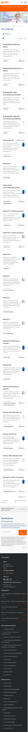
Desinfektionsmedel (9, 629)
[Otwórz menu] (25, 2)
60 (15, 502)
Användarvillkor (7, 683)
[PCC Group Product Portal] (5, 2)
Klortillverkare (7, 675)
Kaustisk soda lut (8, 668)
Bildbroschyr (7, 698)
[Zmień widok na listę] (3, 38)
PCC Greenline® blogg (9, 722)
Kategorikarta (7, 713)
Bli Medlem (23, 532)
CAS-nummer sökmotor (9, 716)
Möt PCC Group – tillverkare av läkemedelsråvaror (10, 633)
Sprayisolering (7, 659)
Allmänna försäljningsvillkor (10, 692)
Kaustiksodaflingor (8, 672)
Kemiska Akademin (8, 728)
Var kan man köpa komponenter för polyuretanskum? (11, 641)
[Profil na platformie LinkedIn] (7, 579)
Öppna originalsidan (5, 510)
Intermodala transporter (10, 665)
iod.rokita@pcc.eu (11, 587)
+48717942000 (9, 573)
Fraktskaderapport (8, 695)
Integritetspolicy (8, 686)
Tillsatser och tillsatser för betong (12, 637)
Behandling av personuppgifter (11, 689)
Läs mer (24, 547)
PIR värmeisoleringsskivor (10, 662)
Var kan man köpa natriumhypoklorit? (13, 653)
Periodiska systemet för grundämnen (13, 725)
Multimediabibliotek (9, 705)
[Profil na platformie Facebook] (4, 579)
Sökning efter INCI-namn (10, 719)
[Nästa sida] (25, 38)
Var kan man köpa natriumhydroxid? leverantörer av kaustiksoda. (11, 646)
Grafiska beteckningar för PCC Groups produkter (11, 709)
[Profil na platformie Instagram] (10, 579)
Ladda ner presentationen (10, 701)
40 (25, 500)
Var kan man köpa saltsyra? (10, 650)
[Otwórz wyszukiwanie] (22, 2)
